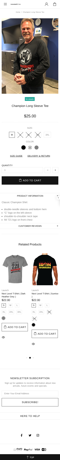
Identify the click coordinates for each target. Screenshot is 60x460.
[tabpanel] (15, 300)
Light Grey (30, 148)
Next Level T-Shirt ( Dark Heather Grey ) (14, 295)
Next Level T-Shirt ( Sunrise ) (45, 295)
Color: (30, 141)
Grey (36, 148)
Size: (30, 128)
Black (24, 148)
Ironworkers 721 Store (16, 4)
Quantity (7, 165)
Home (18, 12)
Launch (5, 290)
